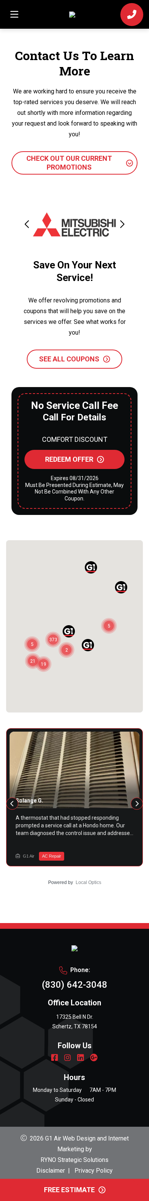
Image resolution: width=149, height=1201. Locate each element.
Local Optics (88, 882)
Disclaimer (50, 1170)
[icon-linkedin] (80, 1058)
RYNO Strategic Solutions (74, 1159)
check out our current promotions (69, 162)
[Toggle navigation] (14, 14)
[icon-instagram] (67, 1058)
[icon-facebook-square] (54, 1058)
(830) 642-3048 (74, 985)
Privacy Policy (93, 1170)
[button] (122, 224)
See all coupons (69, 359)
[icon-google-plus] (94, 1058)
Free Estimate (69, 1190)
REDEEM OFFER (69, 459)
